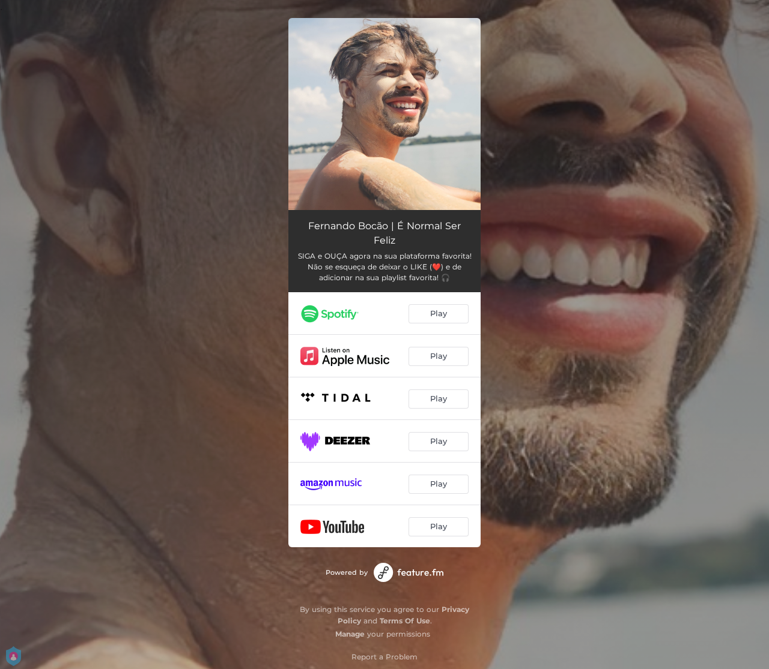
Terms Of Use (405, 620)
